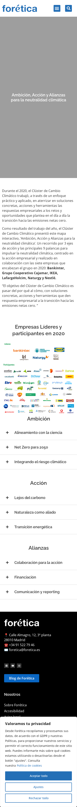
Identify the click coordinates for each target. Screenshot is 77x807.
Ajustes (38, 787)
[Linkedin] (6, 665)
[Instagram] (19, 665)
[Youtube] (12, 665)
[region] (38, 762)
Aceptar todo (38, 776)
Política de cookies (29, 765)
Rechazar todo (38, 798)
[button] (57, 8)
